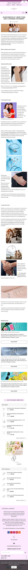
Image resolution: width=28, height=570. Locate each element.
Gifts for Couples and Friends (19, 195)
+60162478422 (14, 539)
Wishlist (13, 4)
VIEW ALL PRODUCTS (21, 438)
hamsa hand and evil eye (7, 92)
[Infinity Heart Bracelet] (14, 252)
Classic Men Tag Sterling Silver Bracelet (21, 275)
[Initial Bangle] (14, 163)
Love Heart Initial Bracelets (10, 132)
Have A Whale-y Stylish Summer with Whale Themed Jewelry (12, 381)
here (17, 92)
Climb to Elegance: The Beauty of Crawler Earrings (10, 356)
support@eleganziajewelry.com (14, 546)
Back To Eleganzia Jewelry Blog (15, 400)
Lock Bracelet (10, 222)
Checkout (8, 4)
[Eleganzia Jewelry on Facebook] (8, 532)
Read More (14, 341)
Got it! (14, 567)
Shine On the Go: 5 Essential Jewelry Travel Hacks (10, 332)
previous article (6, 38)
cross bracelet (20, 86)
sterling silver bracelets (6, 42)
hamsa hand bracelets (8, 87)
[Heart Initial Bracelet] (14, 147)
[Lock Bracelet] (14, 236)
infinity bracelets (4, 186)
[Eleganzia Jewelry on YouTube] (16, 532)
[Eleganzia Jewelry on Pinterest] (11, 532)
